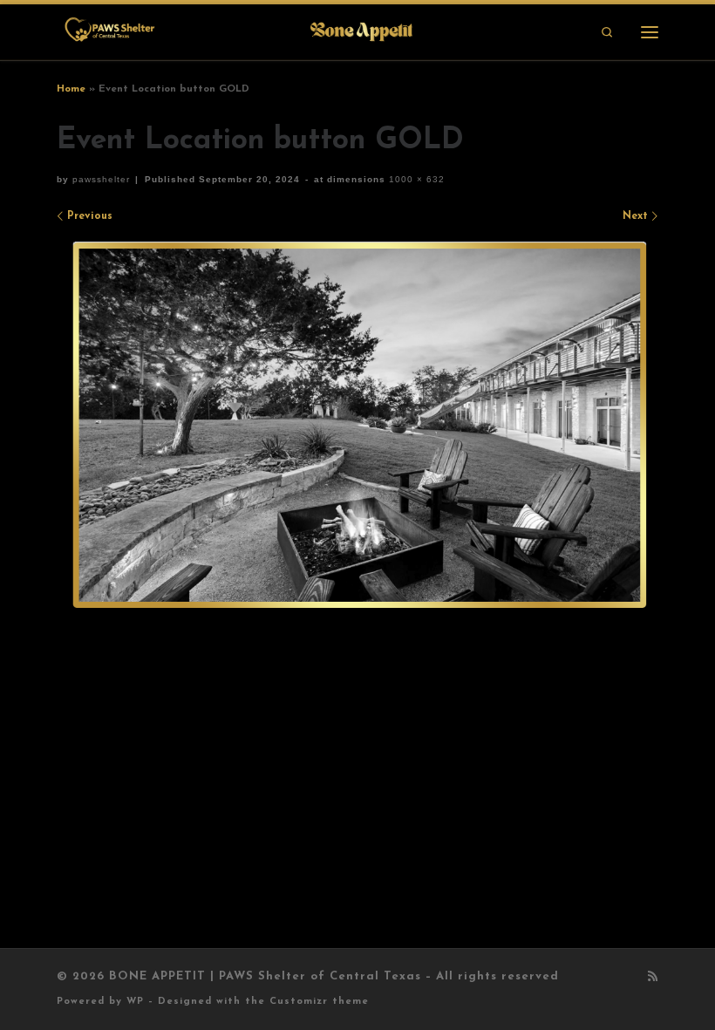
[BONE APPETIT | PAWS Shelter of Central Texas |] (237, 31)
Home (71, 89)
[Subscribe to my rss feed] (653, 977)
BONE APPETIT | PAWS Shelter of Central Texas (265, 976)
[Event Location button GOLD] (357, 425)
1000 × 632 (415, 179)
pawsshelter (101, 179)
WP (135, 1001)
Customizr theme (319, 1001)
